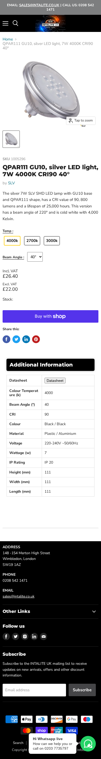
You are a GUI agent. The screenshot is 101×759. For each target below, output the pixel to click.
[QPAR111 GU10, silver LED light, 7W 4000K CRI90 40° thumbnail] (11, 139)
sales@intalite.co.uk (18, 596)
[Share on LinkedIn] (26, 339)
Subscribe (82, 690)
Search (18, 743)
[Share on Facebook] (6, 339)
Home (8, 39)
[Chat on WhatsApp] (88, 743)
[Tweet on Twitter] (16, 339)
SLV (11, 183)
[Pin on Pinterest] (36, 339)
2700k (32, 240)
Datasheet (55, 380)
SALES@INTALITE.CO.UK (39, 5)
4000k (12, 240)
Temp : (8, 231)
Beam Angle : (13, 257)
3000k (51, 240)
